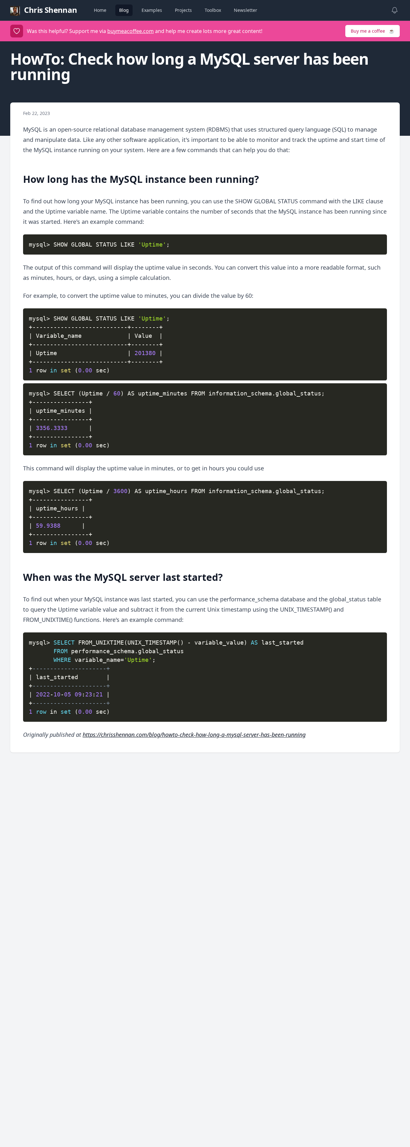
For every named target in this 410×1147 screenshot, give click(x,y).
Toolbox (213, 10)
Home (100, 10)
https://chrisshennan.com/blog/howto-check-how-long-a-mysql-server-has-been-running (194, 734)
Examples (152, 10)
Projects (183, 10)
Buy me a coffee (372, 31)
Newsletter (245, 10)
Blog (124, 10)
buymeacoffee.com (130, 31)
